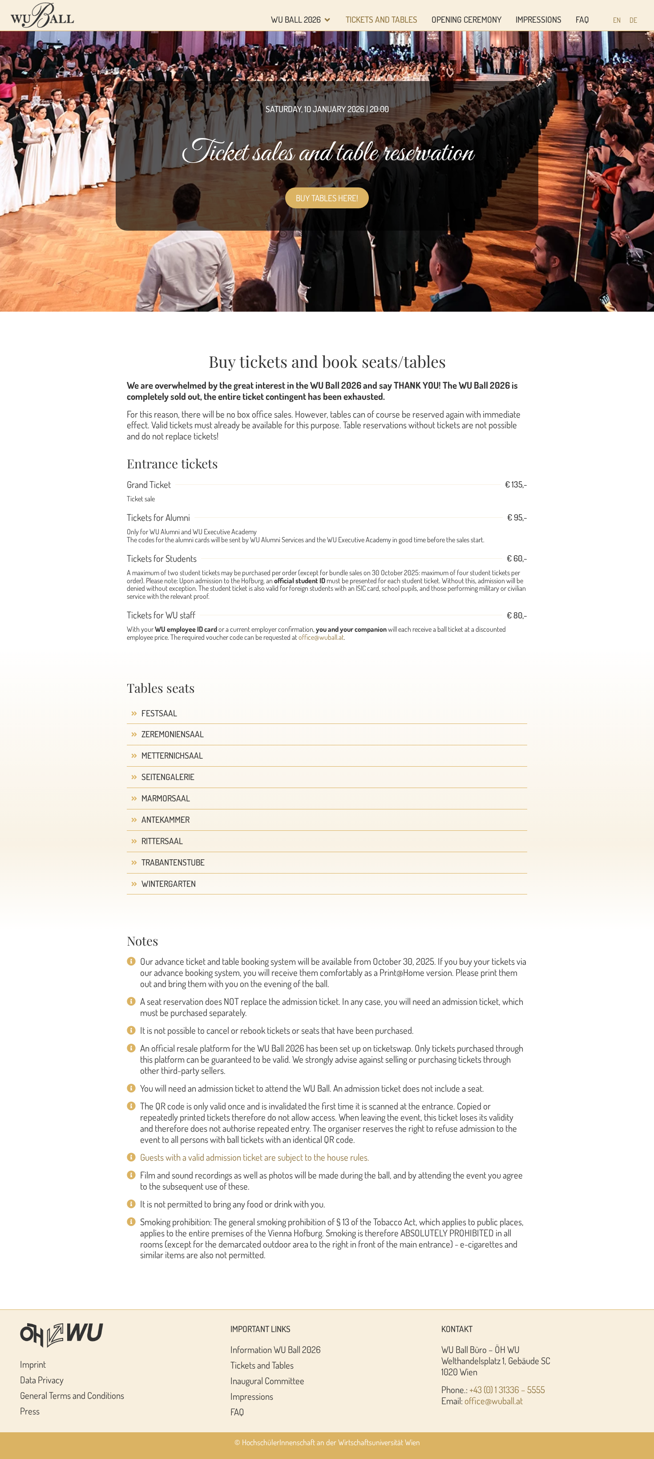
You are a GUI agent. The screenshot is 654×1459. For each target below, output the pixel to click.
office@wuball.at (321, 637)
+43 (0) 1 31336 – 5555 (507, 1389)
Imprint (33, 1364)
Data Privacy (42, 1380)
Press (30, 1411)
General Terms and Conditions (72, 1395)
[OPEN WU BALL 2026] (327, 20)
